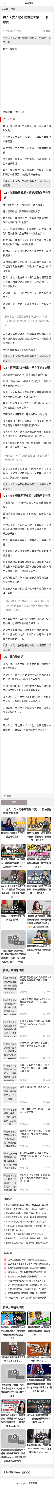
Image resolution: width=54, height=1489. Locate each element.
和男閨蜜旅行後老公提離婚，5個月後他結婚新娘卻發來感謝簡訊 (35, 980)
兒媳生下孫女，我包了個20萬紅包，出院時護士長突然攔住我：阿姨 (35, 1178)
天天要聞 (29, 3)
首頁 (6, 9)
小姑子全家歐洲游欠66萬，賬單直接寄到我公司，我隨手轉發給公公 (35, 1002)
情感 (13, 9)
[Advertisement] (27, 80)
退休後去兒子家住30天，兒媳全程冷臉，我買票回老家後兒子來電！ (35, 1134)
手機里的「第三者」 (15, 1230)
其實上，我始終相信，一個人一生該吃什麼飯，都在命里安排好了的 (35, 1068)
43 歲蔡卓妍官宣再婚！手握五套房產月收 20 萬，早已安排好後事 (35, 1156)
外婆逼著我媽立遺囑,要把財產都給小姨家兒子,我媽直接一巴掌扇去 (35, 1024)
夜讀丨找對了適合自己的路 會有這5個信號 (25, 1234)
